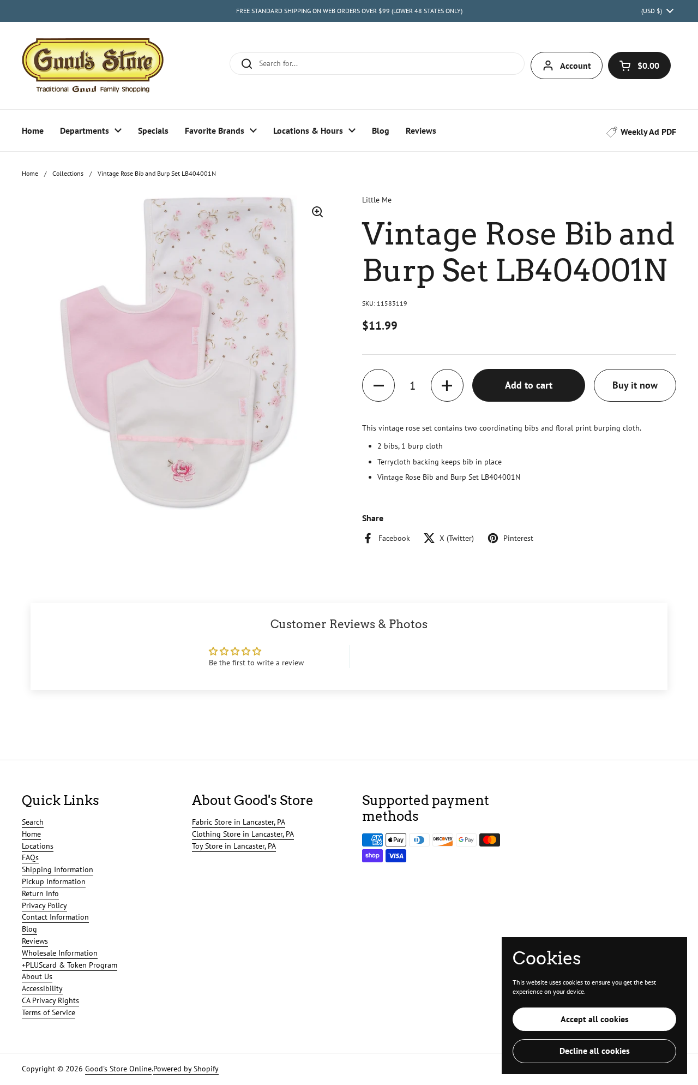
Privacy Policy (44, 905)
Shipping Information (57, 869)
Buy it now (635, 385)
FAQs (30, 857)
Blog (29, 929)
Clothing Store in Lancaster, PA (243, 834)
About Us (37, 976)
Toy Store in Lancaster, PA (234, 846)
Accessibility (42, 988)
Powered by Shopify (186, 1069)
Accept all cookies (595, 1019)
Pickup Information (54, 881)
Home (30, 173)
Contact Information (55, 917)
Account (575, 65)
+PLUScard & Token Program (69, 965)
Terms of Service (48, 1012)
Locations (37, 846)
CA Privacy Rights (50, 1000)
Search (33, 822)
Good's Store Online (118, 1069)
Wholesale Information (60, 953)
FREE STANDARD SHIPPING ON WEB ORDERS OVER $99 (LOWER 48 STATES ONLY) (349, 10)
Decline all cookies (594, 1050)
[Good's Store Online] (93, 65)
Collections (67, 173)
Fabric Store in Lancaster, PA (238, 822)
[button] (639, 65)
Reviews (35, 941)
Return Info (40, 893)
